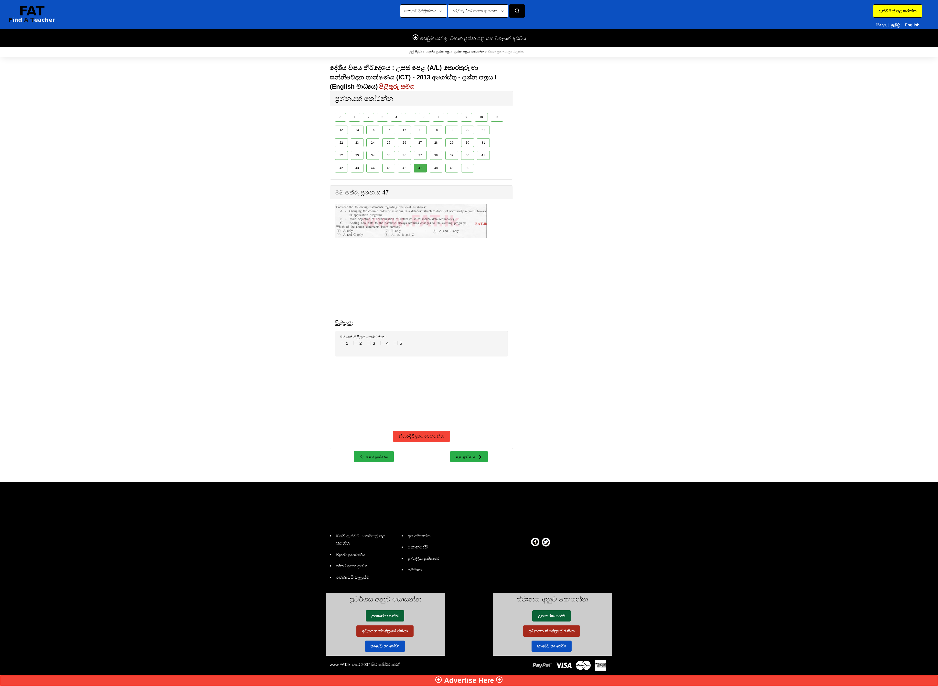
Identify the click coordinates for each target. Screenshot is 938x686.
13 (357, 130)
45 (389, 168)
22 (341, 142)
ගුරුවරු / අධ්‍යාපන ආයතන (475, 11)
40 (467, 155)
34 (373, 155)
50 (467, 168)
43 (357, 168)
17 (420, 130)
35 (389, 155)
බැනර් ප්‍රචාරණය (350, 554)
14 (373, 130)
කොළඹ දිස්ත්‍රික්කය (420, 11)
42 (341, 168)
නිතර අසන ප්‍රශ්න (351, 566)
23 (357, 142)
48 (436, 168)
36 (404, 155)
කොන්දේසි (418, 547)
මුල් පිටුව (415, 52)
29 (452, 142)
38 (436, 155)
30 (467, 142)
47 (420, 168)
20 (467, 130)
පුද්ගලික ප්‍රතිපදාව (423, 558)
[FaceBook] (535, 541)
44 (373, 168)
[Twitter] (546, 541)
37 (420, 155)
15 (389, 130)
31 (483, 142)
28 (436, 142)
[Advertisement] (421, 272)
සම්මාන (415, 570)
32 (341, 155)
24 (373, 142)
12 (341, 130)
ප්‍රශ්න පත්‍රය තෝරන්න (469, 52)
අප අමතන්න (419, 536)
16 (404, 130)
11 (497, 117)
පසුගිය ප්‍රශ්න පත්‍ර (437, 52)
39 (452, 155)
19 (452, 130)
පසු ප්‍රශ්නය (466, 456)
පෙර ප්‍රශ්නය (376, 456)
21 (483, 130)
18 (436, 130)
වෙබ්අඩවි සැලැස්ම (352, 577)
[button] (897, 11)
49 (452, 168)
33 (357, 155)
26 (404, 142)
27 (420, 142)
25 (389, 142)
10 (481, 117)
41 (483, 155)
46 (404, 168)
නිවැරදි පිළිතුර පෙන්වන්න (421, 436)
